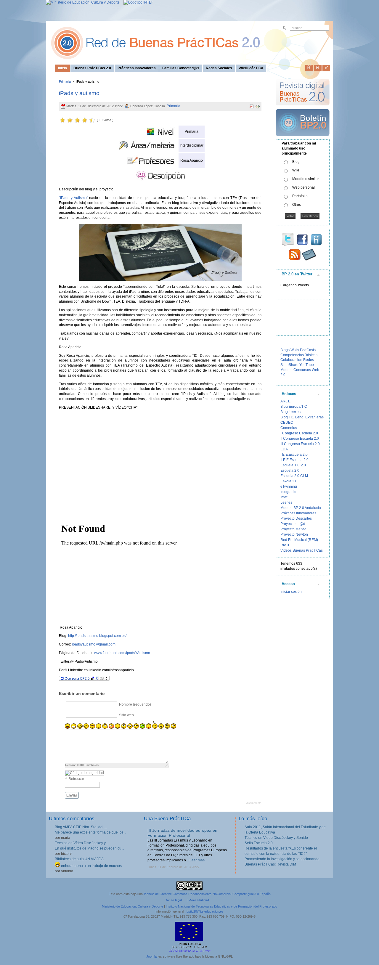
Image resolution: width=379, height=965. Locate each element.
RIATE (285, 545)
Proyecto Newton (294, 534)
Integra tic (288, 492)
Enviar (71, 795)
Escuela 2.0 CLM (294, 476)
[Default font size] (317, 67)
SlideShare (289, 365)
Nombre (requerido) (135, 704)
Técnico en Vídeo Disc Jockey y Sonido (276, 838)
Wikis (294, 350)
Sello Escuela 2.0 (259, 843)
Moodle (286, 370)
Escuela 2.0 (289, 470)
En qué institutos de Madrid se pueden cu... (89, 848)
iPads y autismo (79, 93)
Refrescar (76, 779)
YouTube (306, 365)
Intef (283, 497)
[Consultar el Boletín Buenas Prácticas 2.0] (303, 138)
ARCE (285, 401)
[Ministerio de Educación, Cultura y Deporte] (83, 2)
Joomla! (152, 956)
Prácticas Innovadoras (298, 513)
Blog (296, 162)
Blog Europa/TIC (293, 406)
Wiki (295, 170)
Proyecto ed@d (292, 524)
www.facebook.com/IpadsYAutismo (122, 653)
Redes (308, 360)
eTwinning (288, 486)
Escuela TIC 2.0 (293, 465)
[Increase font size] (309, 67)
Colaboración (291, 360)
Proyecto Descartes (296, 518)
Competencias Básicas (298, 355)
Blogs (285, 350)
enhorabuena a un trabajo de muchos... (92, 866)
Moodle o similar (305, 179)
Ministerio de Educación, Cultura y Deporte (132, 906)
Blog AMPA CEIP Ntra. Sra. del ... (81, 827)
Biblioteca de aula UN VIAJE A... (80, 859)
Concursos (302, 370)
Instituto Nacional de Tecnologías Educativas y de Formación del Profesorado (221, 906)
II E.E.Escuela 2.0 (294, 460)
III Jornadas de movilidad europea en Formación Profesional (182, 833)
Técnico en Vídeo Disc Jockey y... (81, 843)
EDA (284, 449)
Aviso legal (174, 900)
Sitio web (126, 715)
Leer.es (286, 502)
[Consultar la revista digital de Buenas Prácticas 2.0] (303, 108)
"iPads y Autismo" (73, 198)
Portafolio (300, 196)
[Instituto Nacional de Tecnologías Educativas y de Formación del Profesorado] (137, 2)
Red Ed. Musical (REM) (299, 540)
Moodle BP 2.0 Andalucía (300, 508)
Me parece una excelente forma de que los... (90, 832)
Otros (296, 205)
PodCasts (308, 350)
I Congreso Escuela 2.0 (299, 433)
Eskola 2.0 (288, 481)
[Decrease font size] (326, 67)
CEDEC (286, 422)
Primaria (65, 81)
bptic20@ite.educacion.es (205, 911)
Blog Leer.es (290, 412)
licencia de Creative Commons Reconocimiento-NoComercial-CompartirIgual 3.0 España (207, 894)
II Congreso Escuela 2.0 (299, 438)
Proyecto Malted (293, 529)
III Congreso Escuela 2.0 (300, 444)
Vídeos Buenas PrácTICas (301, 550)
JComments (253, 803)
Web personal (303, 187)
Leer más (197, 860)
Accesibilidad (199, 900)
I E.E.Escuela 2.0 (294, 454)
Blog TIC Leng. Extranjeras (302, 417)
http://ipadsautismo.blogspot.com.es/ (97, 636)
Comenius (288, 428)
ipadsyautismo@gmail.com (93, 644)
